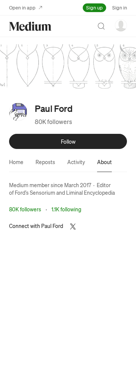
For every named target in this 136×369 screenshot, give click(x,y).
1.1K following (66, 209)
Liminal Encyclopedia (90, 192)
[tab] (16, 162)
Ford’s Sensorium (35, 192)
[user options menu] (121, 25)
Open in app (22, 7)
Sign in (119, 7)
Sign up (94, 7)
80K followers (53, 122)
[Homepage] (30, 26)
